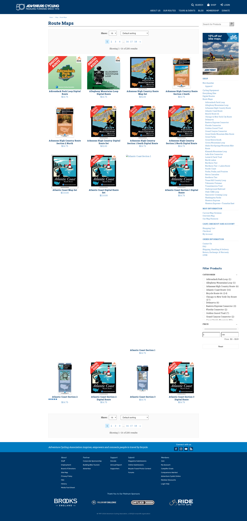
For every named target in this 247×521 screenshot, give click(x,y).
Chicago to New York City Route (218, 117)
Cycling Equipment (211, 90)
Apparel (208, 86)
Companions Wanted (169, 472)
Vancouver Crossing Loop (216, 195)
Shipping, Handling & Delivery (216, 249)
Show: (104, 33)
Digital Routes (209, 96)
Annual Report (116, 465)
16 (127, 41)
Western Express (212, 200)
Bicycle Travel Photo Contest (139, 469)
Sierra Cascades (212, 174)
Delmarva (209, 119)
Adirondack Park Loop (215, 102)
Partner (86, 457)
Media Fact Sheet (68, 488)
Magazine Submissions (137, 461)
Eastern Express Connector (217, 122)
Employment (66, 465)
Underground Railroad (215, 189)
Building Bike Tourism (91, 465)
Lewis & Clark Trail (213, 157)
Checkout (207, 231)
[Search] (231, 24)
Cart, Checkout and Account (219, 224)
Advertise (87, 469)
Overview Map (209, 216)
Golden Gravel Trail (214, 128)
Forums (131, 472)
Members (165, 457)
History (64, 484)
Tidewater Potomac (213, 183)
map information (212, 208)
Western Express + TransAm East (219, 203)
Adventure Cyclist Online (171, 476)
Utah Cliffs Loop (212, 192)
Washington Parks (213, 197)
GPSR (205, 255)
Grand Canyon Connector (216, 131)
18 (135, 41)
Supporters (114, 469)
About (64, 457)
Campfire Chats (167, 469)
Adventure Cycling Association (37, 7)
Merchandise (208, 83)
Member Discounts (168, 480)
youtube (186, 449)
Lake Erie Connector (214, 154)
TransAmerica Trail (214, 186)
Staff (63, 461)
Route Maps (208, 99)
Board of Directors (68, 469)
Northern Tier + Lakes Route (217, 166)
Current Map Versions (212, 213)
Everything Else (209, 93)
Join (163, 461)
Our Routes (169, 10)
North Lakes (210, 160)
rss (191, 449)
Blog (201, 10)
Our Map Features (210, 219)
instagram (181, 449)
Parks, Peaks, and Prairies (216, 171)
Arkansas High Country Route (218, 108)
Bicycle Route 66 (212, 114)
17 (131, 41)
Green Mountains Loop (215, 143)
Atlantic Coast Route (214, 111)
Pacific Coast (210, 169)
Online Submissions (136, 465)
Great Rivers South (213, 140)
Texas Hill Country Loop (215, 180)
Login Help (165, 484)
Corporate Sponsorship (92, 461)
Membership (212, 10)
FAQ (204, 246)
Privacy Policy (66, 476)
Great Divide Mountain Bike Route (219, 134)
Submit (131, 457)
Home (51, 17)
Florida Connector (213, 125)
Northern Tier (211, 163)
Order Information (213, 239)
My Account (208, 234)
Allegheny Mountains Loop (216, 105)
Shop (56, 17)
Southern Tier (211, 177)
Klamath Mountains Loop (216, 151)
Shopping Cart (209, 228)
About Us (155, 10)
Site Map (64, 472)
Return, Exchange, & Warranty (216, 252)
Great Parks (210, 137)
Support (114, 457)
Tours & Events (187, 10)
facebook (176, 449)
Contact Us (207, 244)
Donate (226, 10)
